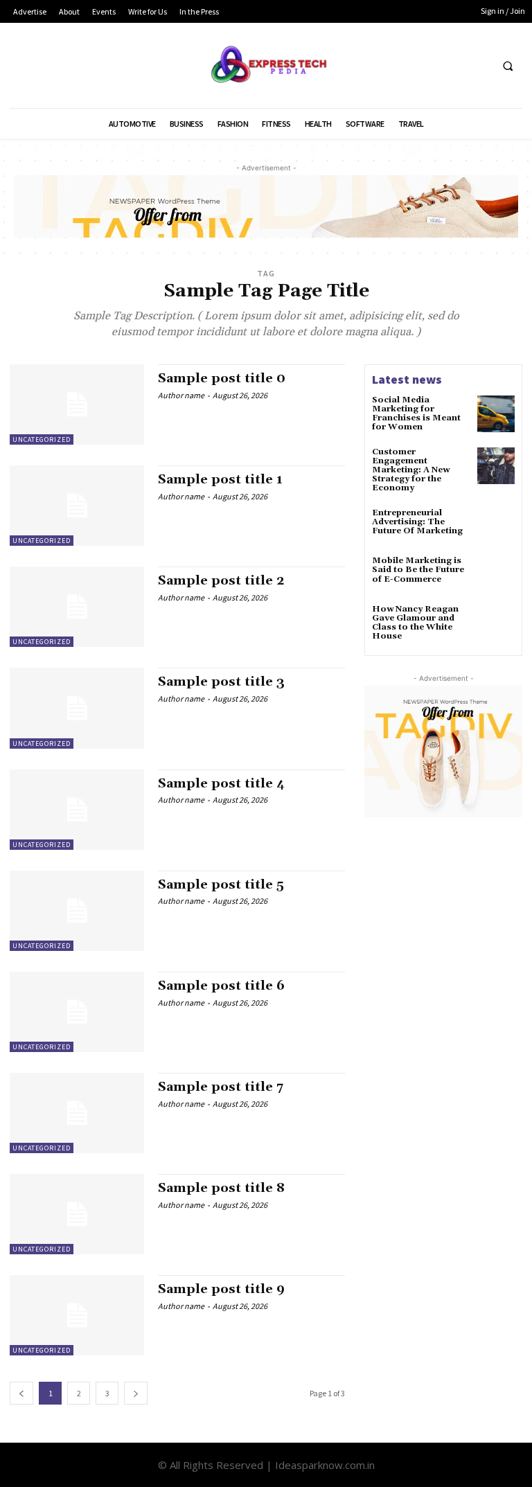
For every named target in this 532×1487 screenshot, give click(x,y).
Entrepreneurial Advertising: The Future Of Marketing (417, 522)
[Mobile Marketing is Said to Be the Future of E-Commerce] (496, 575)
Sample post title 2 (221, 581)
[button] (507, 65)
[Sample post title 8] (77, 1214)
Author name (181, 395)
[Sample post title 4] (77, 809)
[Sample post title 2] (77, 607)
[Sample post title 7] (77, 1113)
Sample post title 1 (220, 480)
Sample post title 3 (221, 682)
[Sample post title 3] (77, 708)
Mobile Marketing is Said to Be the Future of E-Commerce (418, 569)
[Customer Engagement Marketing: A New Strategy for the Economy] (496, 466)
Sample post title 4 (221, 784)
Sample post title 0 (221, 378)
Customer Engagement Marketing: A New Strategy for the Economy (411, 470)
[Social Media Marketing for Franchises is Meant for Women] (496, 414)
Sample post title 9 (221, 1289)
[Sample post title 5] (77, 911)
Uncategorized (41, 439)
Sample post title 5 (221, 885)
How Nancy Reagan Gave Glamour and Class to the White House (415, 623)
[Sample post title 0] (77, 404)
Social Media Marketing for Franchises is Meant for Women (416, 414)
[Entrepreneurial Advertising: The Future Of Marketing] (496, 527)
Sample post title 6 (221, 986)
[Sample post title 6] (77, 1012)
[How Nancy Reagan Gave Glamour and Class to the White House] (496, 623)
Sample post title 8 (221, 1188)
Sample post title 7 (220, 1087)
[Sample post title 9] (77, 1315)
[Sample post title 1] (77, 505)
